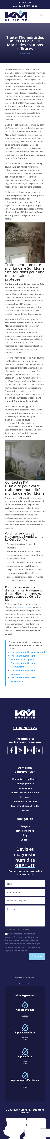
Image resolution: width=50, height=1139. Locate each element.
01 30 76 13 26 (25, 2)
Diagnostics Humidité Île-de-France (25, 977)
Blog (25, 835)
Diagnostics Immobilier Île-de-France (25, 984)
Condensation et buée (25, 801)
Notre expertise (25, 830)
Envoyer (37, 956)
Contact (25, 839)
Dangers (25, 826)
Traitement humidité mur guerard (27, 652)
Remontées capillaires (25, 779)
